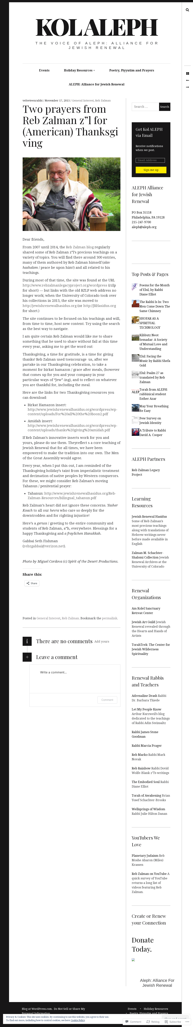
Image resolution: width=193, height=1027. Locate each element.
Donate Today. (143, 944)
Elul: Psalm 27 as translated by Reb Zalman (152, 377)
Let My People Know (146, 709)
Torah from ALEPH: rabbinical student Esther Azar (153, 394)
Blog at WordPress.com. (37, 1008)
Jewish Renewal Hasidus (149, 516)
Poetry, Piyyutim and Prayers (131, 70)
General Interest (83, 100)
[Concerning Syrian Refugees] (187, 87)
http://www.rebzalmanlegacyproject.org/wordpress (65, 285)
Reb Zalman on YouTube (149, 874)
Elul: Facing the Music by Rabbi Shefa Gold (154, 361)
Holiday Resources (78, 70)
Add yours (101, 641)
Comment (107, 699)
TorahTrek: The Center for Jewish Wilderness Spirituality (151, 649)
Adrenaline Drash (144, 696)
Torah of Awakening (146, 795)
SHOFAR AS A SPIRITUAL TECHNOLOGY (149, 323)
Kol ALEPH (96, 26)
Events (44, 70)
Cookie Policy (78, 1020)
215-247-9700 (141, 222)
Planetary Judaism (145, 855)
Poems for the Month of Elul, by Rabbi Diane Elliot (154, 289)
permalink (109, 618)
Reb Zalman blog (80, 247)
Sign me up (151, 169)
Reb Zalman (103, 100)
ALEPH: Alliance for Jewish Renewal (96, 84)
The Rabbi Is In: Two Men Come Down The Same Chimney (154, 306)
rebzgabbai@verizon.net (44, 546)
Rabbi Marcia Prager (147, 745)
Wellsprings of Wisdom (148, 809)
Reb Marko (140, 755)
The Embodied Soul (146, 782)
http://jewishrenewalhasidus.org (50, 306)
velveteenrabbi (33, 100)
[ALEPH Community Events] (187, 80)
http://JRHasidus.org (99, 306)
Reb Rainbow (141, 768)
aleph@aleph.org (144, 227)
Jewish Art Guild (143, 622)
